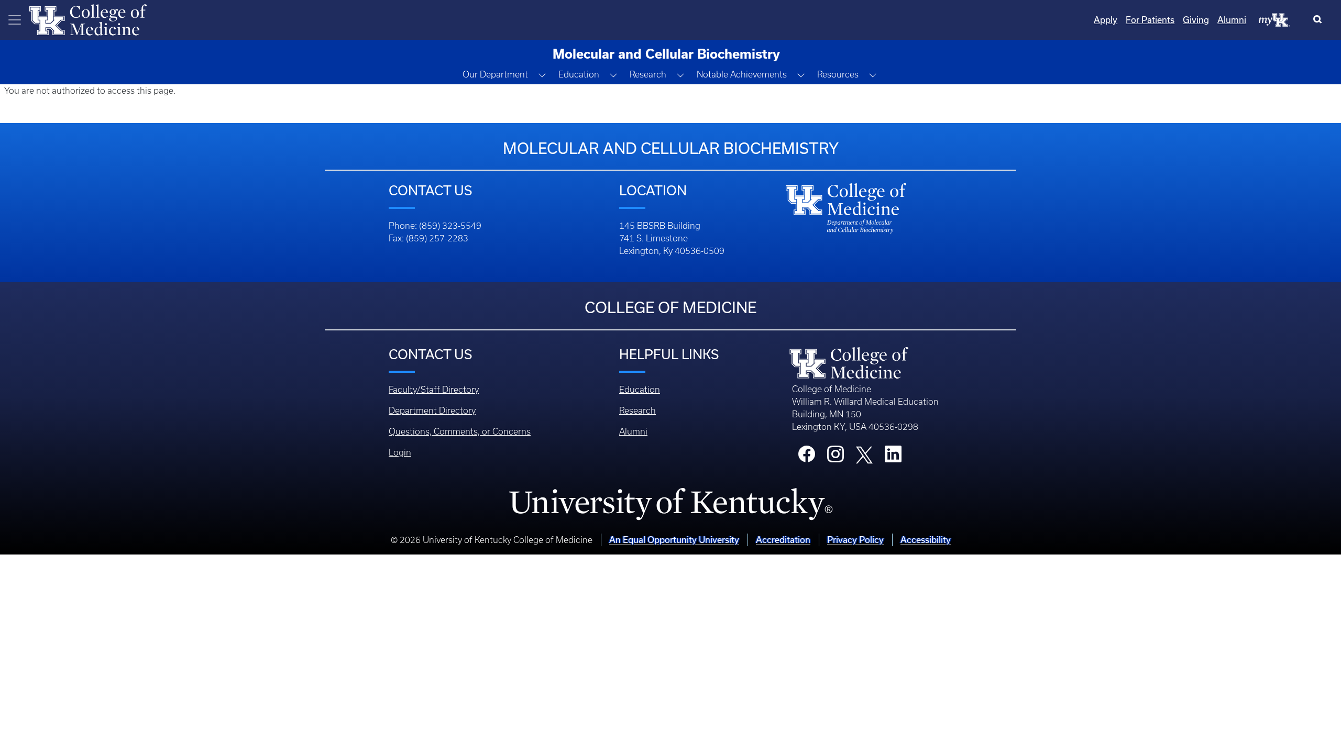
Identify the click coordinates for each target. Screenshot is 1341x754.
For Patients (1150, 20)
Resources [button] (838, 74)
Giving (1196, 20)
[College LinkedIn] (893, 457)
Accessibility (925, 540)
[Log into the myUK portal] (1274, 19)
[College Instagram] (835, 457)
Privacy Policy (855, 540)
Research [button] (648, 74)
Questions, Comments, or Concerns (460, 431)
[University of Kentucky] (670, 503)
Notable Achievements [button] (742, 74)
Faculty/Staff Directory (434, 389)
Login (400, 452)
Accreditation (783, 540)
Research (637, 410)
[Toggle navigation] (14, 19)
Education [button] (578, 74)
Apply (1105, 20)
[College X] (864, 454)
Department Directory (432, 410)
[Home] (88, 19)
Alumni (1231, 20)
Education (639, 389)
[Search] (1320, 20)
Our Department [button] (495, 74)
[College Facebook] (806, 457)
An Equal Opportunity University (674, 540)
